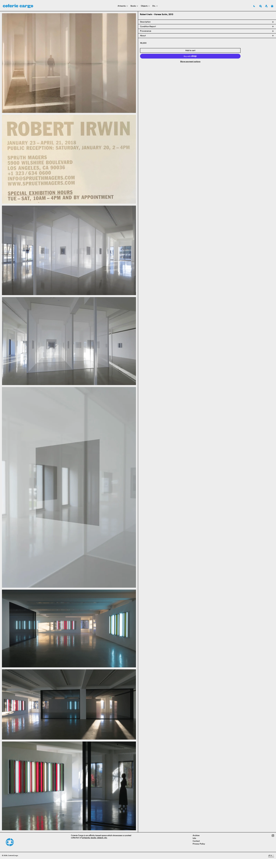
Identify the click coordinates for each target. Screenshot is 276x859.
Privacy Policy (199, 844)
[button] (260, 6)
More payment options (190, 61)
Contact (196, 841)
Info (194, 838)
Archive (196, 835)
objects (100, 838)
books (93, 838)
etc (105, 838)
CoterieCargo (13, 855)
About (143, 35)
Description (145, 22)
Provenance (145, 31)
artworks (86, 838)
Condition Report (148, 26)
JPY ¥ (270, 855)
